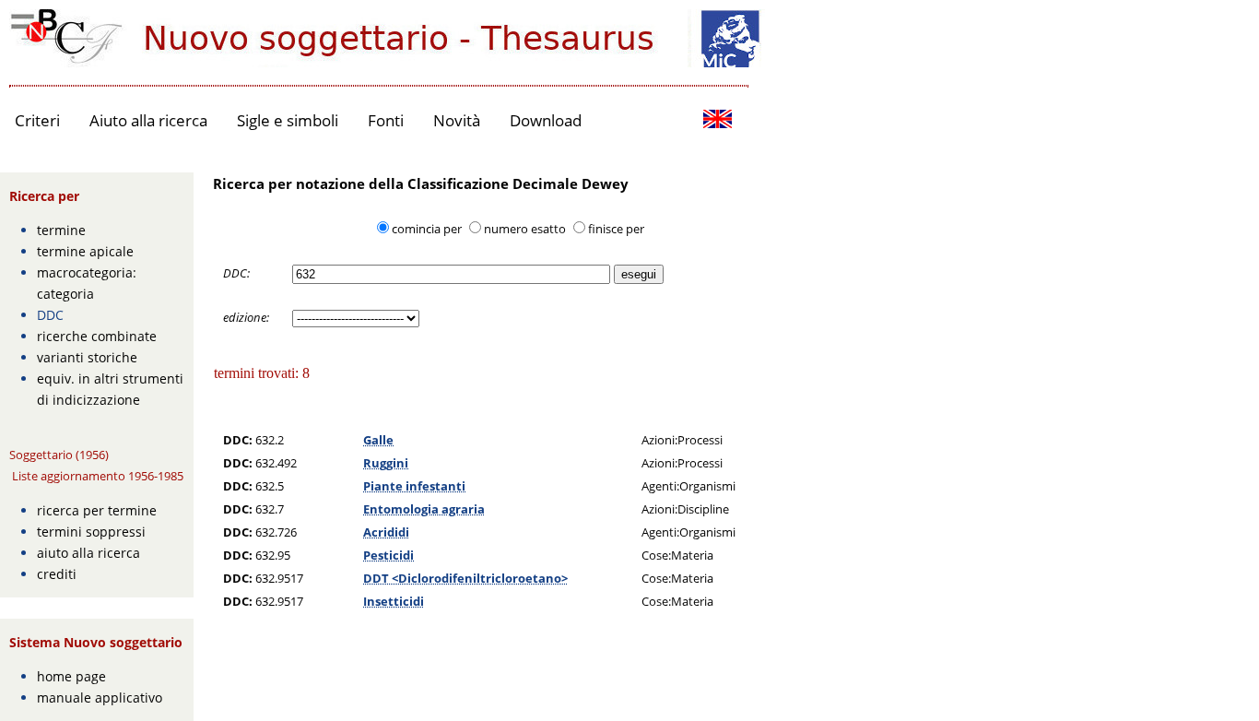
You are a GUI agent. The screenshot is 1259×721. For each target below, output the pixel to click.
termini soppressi (91, 531)
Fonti (386, 120)
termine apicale (85, 251)
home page (71, 676)
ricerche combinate (97, 336)
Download (546, 120)
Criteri (37, 120)
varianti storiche (87, 357)
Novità (456, 120)
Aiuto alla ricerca (148, 120)
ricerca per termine (97, 510)
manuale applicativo (99, 697)
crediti (56, 574)
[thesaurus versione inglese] (717, 121)
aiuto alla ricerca (88, 552)
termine (61, 230)
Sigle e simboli (287, 120)
